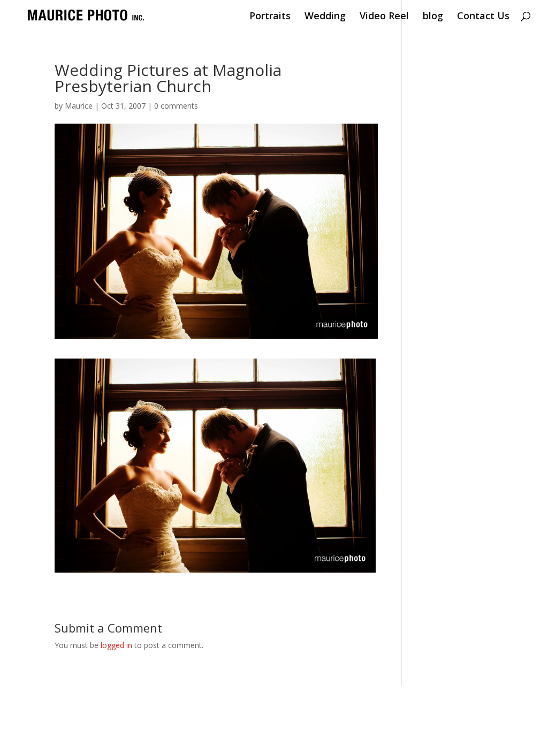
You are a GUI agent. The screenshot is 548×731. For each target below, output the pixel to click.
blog (433, 17)
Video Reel (384, 17)
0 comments (176, 106)
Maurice (79, 106)
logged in (116, 645)
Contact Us (483, 17)
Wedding (325, 17)
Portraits (270, 17)
